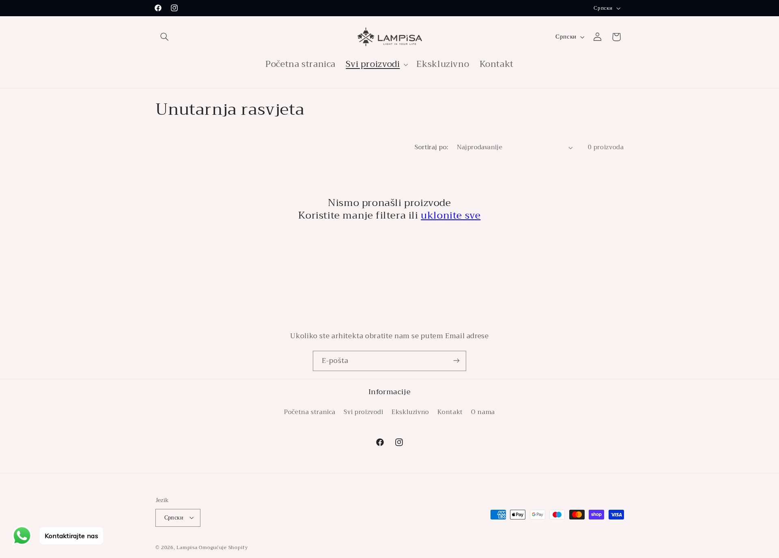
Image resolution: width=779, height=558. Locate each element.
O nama (483, 412)
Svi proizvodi (363, 412)
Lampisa (186, 547)
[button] (164, 37)
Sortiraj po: (431, 147)
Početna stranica (310, 412)
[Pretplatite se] (456, 361)
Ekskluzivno (410, 412)
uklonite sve (450, 215)
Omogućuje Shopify (223, 547)
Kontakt (450, 412)
